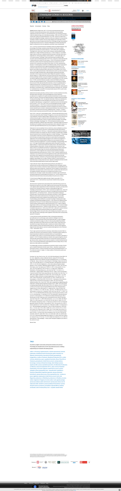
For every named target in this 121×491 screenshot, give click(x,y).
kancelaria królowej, (48, 355)
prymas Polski (80, 94)
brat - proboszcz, (61, 374)
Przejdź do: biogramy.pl (35, 0)
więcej (72, 95)
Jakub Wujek (81, 77)
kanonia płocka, (39, 355)
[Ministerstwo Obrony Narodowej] (46, 462)
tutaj (75, 490)
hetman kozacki (80, 106)
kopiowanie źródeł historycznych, (48, 376)
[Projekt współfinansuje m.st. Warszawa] (89, 462)
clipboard (34, 22)
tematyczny (43, 483)
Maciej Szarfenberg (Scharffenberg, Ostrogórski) (82, 122)
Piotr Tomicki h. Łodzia (83, 61)
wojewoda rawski (81, 88)
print (39, 22)
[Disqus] (48, 405)
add (44, 22)
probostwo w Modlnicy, (55, 378)
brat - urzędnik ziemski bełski (55, 387)
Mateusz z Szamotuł (82, 108)
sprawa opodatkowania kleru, (46, 364)
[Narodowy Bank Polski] (63, 462)
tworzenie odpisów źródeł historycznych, (48, 368)
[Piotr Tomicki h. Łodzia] (74, 63)
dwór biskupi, (55, 363)
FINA (42, 0)
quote (42, 22)
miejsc (47, 483)
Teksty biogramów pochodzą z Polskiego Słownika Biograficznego (79, 481)
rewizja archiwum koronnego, (44, 363)
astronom (79, 111)
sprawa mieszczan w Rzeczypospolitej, (47, 374)
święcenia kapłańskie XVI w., (43, 366)
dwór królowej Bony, (41, 387)
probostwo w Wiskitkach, (42, 378)
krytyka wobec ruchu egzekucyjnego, (55, 380)
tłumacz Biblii (80, 79)
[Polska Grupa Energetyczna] (42, 467)
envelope (36, 22)
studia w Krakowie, (42, 357)
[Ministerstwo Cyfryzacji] (40, 462)
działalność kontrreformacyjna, (44, 353)
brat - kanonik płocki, (51, 370)
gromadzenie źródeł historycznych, (45, 361)
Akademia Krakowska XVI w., (55, 357)
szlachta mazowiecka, (55, 351)
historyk (59, 18)
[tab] (32, 26)
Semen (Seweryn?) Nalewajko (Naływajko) (83, 103)
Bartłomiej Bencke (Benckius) (82, 115)
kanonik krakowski (67, 18)
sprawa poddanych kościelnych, (52, 383)
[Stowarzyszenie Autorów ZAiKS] (74, 462)
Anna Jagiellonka (81, 70)
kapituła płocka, (44, 351)
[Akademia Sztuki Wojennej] (52, 462)
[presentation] (32, 26)
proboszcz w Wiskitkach (69, 19)
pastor (79, 118)
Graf (73, 39)
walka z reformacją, (35, 351)
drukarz (79, 125)
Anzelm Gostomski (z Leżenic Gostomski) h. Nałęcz (82, 84)
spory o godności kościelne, (48, 359)
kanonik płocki (76, 18)
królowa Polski (80, 73)
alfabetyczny (37, 483)
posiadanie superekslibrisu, (52, 385)
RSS (87, 0)
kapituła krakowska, (47, 372)
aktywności (31, 483)
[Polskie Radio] (83, 462)
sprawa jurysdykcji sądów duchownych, (40, 381)
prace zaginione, (34, 376)
